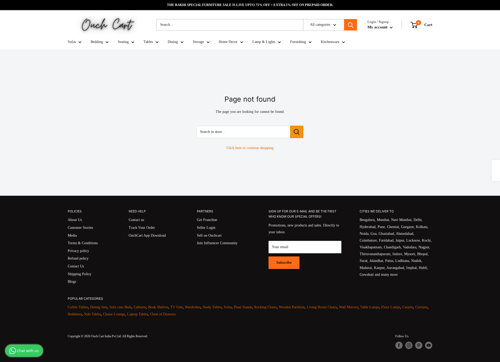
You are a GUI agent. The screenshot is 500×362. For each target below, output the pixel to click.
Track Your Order (142, 228)
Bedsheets (75, 314)
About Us (75, 220)
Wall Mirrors (348, 307)
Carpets (407, 307)
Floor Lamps (390, 307)
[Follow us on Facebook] (399, 345)
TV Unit (176, 307)
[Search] (350, 24)
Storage (198, 42)
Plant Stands (243, 307)
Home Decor (228, 42)
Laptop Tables (137, 314)
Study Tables (212, 307)
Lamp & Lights (263, 42)
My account (378, 27)
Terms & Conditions (83, 243)
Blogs (72, 282)
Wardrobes (193, 307)
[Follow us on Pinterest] (418, 345)
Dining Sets (98, 307)
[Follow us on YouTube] (428, 345)
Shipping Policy (79, 274)
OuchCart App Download (147, 235)
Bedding (97, 42)
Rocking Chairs (265, 307)
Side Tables (92, 314)
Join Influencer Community (217, 243)
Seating (123, 42)
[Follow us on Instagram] (409, 345)
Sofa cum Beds (120, 307)
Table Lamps (369, 307)
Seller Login (206, 228)
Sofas (72, 42)
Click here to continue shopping (250, 148)
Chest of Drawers (163, 314)
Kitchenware (330, 42)
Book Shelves (158, 307)
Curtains (421, 307)
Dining (173, 42)
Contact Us (76, 266)
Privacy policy (78, 251)
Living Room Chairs (322, 307)
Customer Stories (80, 228)
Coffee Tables (78, 307)
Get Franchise (207, 220)
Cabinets (140, 307)
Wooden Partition (292, 307)
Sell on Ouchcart (209, 235)
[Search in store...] (296, 132)
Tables (148, 42)
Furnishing (298, 42)
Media (72, 235)
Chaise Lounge (114, 314)
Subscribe (284, 263)
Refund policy (78, 258)
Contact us (136, 220)
